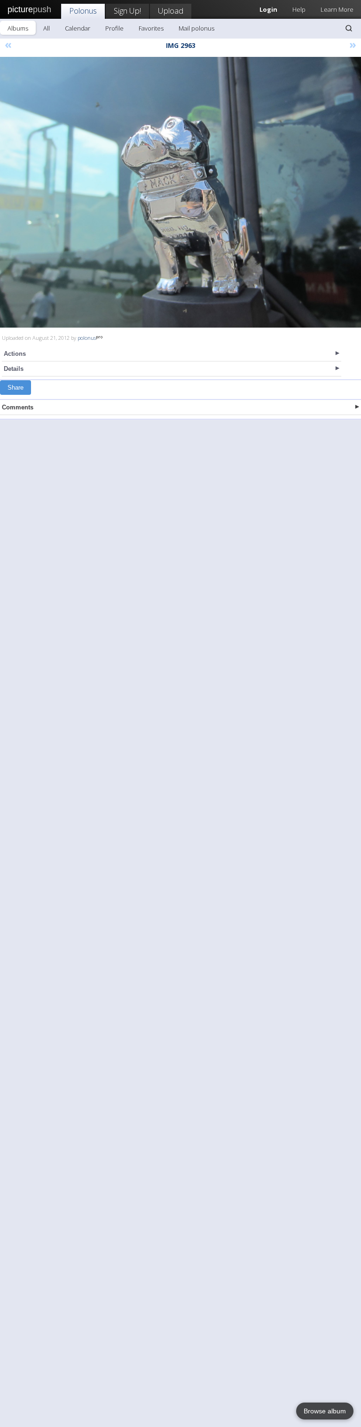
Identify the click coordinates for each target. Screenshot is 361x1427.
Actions (15, 353)
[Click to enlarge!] (180, 192)
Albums (18, 28)
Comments (17, 407)
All (46, 28)
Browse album (325, 1411)
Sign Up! (127, 10)
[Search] (348, 28)
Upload (170, 10)
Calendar (77, 28)
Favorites (151, 28)
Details (14, 368)
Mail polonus (196, 28)
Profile (114, 28)
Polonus (83, 10)
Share (16, 387)
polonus (87, 337)
